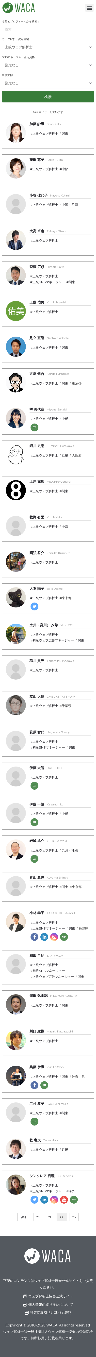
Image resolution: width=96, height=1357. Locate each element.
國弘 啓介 (50, 553)
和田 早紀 (46, 955)
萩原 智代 (50, 732)
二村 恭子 (49, 1103)
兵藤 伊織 (47, 1067)
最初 (23, 1217)
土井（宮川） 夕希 (51, 625)
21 (49, 1217)
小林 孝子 (53, 913)
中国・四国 (70, 205)
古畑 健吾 (49, 373)
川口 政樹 (51, 1031)
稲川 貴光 (52, 660)
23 (74, 1217)
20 (37, 1217)
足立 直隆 (49, 338)
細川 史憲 (52, 445)
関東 (65, 133)
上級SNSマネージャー (48, 282)
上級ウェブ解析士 (45, 133)
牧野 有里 (46, 517)
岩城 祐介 (48, 840)
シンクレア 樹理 (51, 1176)
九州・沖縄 (70, 850)
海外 (72, 1191)
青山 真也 (49, 877)
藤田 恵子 (46, 159)
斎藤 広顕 (47, 266)
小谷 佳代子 (50, 195)
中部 (65, 169)
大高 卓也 (48, 231)
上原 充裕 (50, 481)
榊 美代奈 (48, 409)
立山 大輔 (52, 696)
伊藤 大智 (46, 768)
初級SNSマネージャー (48, 747)
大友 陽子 (46, 588)
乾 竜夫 (44, 1140)
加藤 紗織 (45, 124)
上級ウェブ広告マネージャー (53, 977)
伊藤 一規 (46, 804)
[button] (89, 8)
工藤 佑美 (48, 302)
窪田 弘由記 (53, 995)
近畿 (65, 455)
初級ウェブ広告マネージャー (53, 640)
